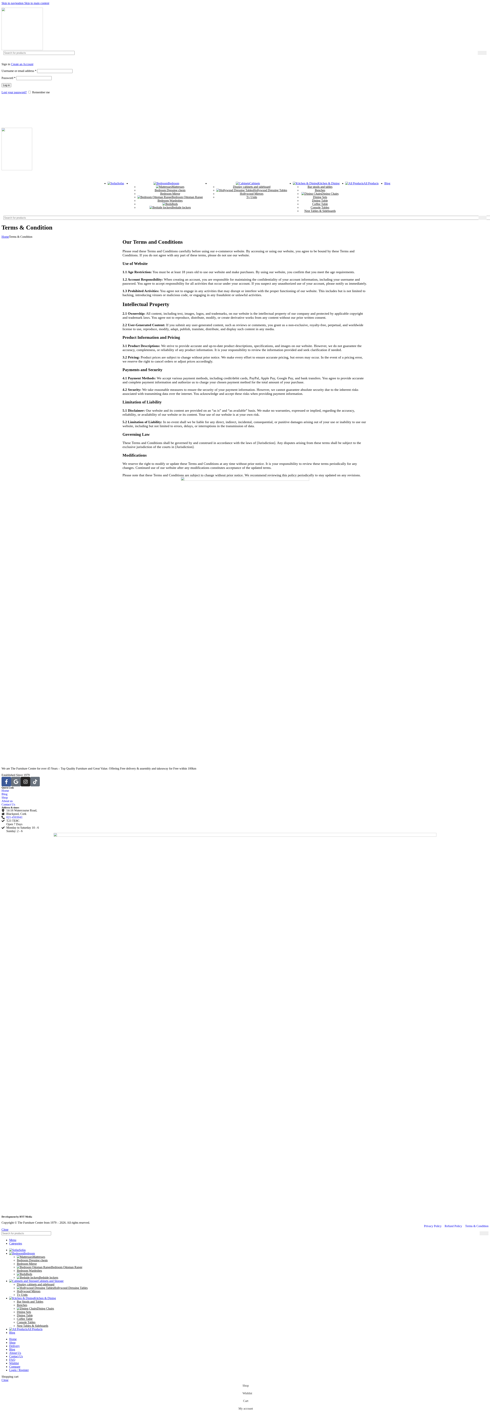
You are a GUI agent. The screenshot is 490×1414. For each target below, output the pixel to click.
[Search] (482, 53)
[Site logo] (22, 49)
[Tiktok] (35, 781)
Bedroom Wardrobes (170, 200)
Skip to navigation (13, 3)
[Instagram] (25, 781)
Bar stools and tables (320, 186)
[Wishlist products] (245, 101)
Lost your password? (14, 92)
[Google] (16, 781)
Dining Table (320, 200)
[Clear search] (475, 53)
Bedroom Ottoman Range (187, 197)
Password (9, 78)
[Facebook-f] (6, 781)
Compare (14, 1366)
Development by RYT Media (17, 1216)
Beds (175, 204)
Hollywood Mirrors (251, 193)
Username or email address (19, 70)
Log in (6, 85)
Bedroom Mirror (170, 193)
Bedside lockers (181, 207)
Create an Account (22, 64)
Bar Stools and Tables (30, 1301)
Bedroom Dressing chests (170, 190)
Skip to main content (36, 3)
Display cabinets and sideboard (251, 186)
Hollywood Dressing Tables (270, 190)
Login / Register (19, 1370)
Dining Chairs (330, 193)
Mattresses (178, 186)
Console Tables (320, 207)
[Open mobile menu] (245, 175)
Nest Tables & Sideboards (320, 211)
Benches (320, 190)
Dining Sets (320, 197)
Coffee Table (320, 204)
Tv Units (251, 197)
